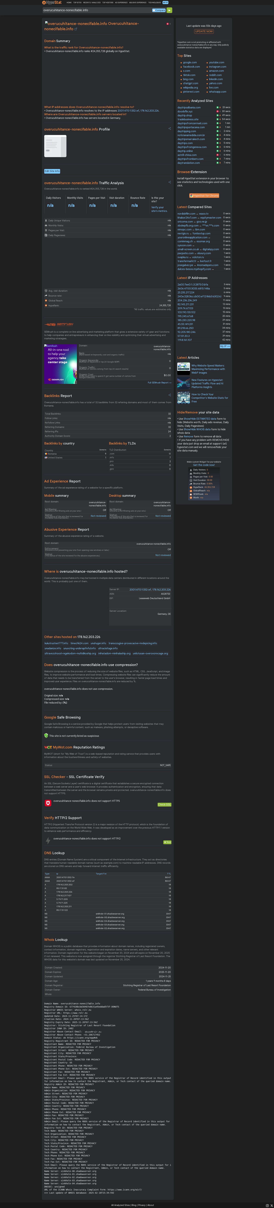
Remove (188, 436)
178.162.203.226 (149, 110)
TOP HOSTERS (107, 2)
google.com (190, 62)
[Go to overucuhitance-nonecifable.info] (75, 29)
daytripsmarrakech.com (191, 139)
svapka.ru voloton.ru (191, 257)
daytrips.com (185, 143)
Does (91, 665)
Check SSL (164, 804)
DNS (54, 853)
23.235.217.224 (186, 292)
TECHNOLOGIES (154, 2)
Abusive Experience (66, 529)
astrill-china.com (187, 155)
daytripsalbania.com (189, 107)
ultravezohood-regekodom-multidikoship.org (70, 653)
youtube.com (216, 62)
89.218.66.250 (186, 328)
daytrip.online (185, 151)
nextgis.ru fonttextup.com (194, 233)
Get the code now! (204, 465)
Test (168, 842)
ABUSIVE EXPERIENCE (137, 2)
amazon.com (216, 70)
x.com (186, 70)
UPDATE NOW (204, 31)
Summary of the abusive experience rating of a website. (74, 536)
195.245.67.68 (185, 316)
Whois (56, 940)
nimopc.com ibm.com (191, 229)
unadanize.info (53, 648)
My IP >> (225, 346)
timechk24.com (79, 643)
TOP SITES (77, 2)
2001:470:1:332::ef (128, 110)
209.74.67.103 (185, 308)
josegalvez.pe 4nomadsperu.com (198, 265)
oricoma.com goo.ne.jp (192, 221)
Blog (134, 1205)
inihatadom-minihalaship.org (114, 653)
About (150, 1205)
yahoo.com (215, 83)
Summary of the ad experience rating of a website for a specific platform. (83, 487)
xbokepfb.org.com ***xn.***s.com (198, 225)
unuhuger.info (98, 643)
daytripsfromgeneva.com (192, 147)
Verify (63, 818)
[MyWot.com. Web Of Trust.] (48, 747)
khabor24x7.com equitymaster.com (199, 217)
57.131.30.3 (184, 336)
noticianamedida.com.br (191, 135)
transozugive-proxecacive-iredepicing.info (133, 643)
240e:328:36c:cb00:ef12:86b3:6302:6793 (201, 296)
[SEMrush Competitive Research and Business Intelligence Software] (58, 324)
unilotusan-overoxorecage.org (150, 653)
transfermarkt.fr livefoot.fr (195, 261)
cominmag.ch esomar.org (194, 241)
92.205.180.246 (187, 332)
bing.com (188, 79)
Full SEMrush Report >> (159, 382)
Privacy (142, 1205)
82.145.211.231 (186, 304)
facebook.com (191, 66)
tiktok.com (189, 75)
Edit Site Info (52, 171)
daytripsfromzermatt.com (192, 123)
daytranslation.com (189, 163)
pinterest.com (191, 91)
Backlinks (58, 396)
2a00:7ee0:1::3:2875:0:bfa (193, 284)
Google (62, 717)
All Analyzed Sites (120, 1205)
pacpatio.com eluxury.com (194, 253)
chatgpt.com (190, 83)
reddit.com (215, 75)
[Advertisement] (107, 80)
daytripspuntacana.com (191, 127)
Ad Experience (62, 481)
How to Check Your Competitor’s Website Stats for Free (210, 398)
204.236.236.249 (187, 300)
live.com (214, 87)
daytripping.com (187, 131)
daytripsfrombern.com (190, 159)
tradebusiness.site (188, 119)
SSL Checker (74, 777)
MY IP (165, 2)
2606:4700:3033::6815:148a (194, 288)
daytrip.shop (185, 115)
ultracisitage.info (108, 648)
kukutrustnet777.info (56, 643)
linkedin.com (216, 79)
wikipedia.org (190, 87)
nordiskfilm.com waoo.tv (193, 213)
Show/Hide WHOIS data (197, 429)
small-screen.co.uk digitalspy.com (198, 249)
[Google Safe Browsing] (46, 735)
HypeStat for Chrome (206, 195)
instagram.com (217, 66)
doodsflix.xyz (185, 111)
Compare (160, 10)
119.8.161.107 (185, 340)
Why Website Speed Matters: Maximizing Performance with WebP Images (208, 369)
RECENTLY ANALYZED (92, 2)
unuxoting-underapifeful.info (80, 648)
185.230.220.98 (186, 320)
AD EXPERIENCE (121, 2)
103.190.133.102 (186, 312)
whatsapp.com (217, 91)
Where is (86, 571)
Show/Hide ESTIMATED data (200, 418)
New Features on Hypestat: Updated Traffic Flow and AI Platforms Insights (207, 384)
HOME (69, 2)
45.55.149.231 (185, 324)
